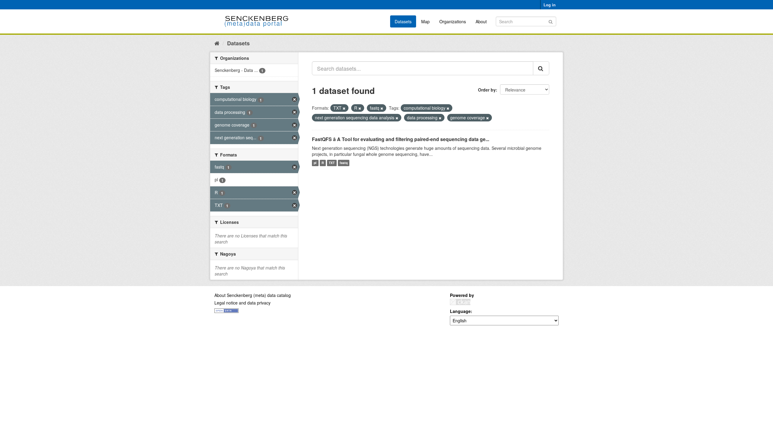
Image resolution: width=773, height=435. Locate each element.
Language (460, 311)
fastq (344, 163)
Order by (487, 90)
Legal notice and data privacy (242, 303)
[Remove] (344, 108)
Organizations (452, 21)
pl (315, 163)
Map (425, 21)
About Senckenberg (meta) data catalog (252, 295)
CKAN (460, 302)
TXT (332, 163)
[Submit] (550, 21)
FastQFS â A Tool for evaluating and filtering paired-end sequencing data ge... (400, 139)
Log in (550, 5)
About (481, 21)
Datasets (403, 21)
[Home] (217, 43)
